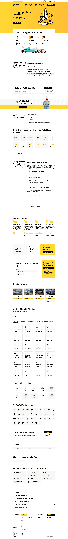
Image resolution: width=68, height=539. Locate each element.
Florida (37, 530)
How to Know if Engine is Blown (24, 529)
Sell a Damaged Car (46, 472)
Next (18, 274)
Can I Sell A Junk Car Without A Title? (20, 495)
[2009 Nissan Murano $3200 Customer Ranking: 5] (50, 292)
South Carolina (38, 529)
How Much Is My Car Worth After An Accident (24, 533)
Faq (35, 1)
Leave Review (24, 514)
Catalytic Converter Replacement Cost (23, 531)
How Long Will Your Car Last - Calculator (24, 526)
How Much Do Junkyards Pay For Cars (24, 536)
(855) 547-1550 (52, 1)
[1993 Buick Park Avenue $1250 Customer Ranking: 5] (39, 292)
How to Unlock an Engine (23, 530)
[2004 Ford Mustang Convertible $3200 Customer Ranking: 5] (28, 292)
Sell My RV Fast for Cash (17, 472)
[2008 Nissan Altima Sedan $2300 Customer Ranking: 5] (17, 292)
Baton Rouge (30, 529)
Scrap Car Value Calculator (18, 1)
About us (25, 1)
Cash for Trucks (16, 478)
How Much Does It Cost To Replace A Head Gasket (23, 534)
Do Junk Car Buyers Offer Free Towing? (20, 507)
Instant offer (50, 4)
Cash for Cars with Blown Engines (17, 475)
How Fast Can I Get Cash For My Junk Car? (21, 501)
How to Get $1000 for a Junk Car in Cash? (18, 482)
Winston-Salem (30, 531)
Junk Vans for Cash (46, 475)
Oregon (38, 528)
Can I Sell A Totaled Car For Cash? (19, 504)
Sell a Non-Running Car (31, 472)
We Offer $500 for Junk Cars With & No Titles (47, 479)
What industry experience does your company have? (23, 498)
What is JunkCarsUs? (17, 492)
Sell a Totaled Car (30, 478)
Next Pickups (49, 301)
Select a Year (18, 269)
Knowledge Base (32, 1)
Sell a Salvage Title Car (31, 475)
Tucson (30, 528)
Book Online (47, 87)
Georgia (38, 531)
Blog (27, 1)
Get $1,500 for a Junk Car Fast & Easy (33, 482)
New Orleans (30, 530)
